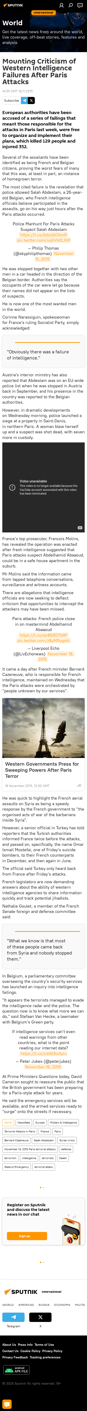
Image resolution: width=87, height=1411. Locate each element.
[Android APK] (16, 1370)
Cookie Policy (30, 1351)
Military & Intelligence (63, 1122)
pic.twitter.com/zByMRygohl (43, 640)
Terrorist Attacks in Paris (19, 1131)
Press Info (25, 1345)
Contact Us (10, 1351)
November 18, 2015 (56, 656)
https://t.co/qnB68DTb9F (44, 635)
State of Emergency (16, 1167)
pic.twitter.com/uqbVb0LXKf (43, 240)
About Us (9, 1345)
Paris (58, 1131)
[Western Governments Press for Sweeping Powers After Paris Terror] (43, 728)
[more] (79, 785)
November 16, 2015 (43, 1067)
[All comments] (7, 1404)
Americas (26, 1305)
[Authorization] (61, 5)
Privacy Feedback (15, 1357)
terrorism (10, 1158)
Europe (40, 1122)
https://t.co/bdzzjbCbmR (43, 234)
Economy (62, 1305)
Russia (44, 1305)
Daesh (63, 1158)
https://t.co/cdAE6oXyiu (44, 1053)
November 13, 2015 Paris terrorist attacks (30, 1149)
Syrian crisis (67, 1140)
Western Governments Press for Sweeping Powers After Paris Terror (42, 770)
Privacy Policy (52, 1351)
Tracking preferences (45, 1357)
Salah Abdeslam (44, 1140)
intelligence (29, 1158)
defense (66, 1149)
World (8, 1122)
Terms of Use (44, 1345)
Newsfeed (24, 1122)
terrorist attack (43, 1167)
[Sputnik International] (14, 7)
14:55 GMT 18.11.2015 (17, 91)
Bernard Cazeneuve (16, 1140)
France (45, 1131)
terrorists (48, 1158)
